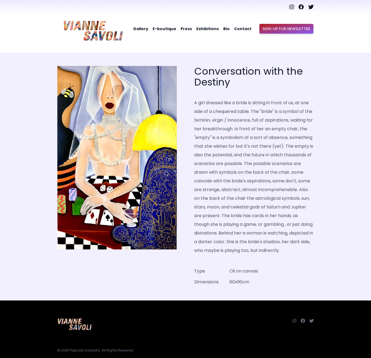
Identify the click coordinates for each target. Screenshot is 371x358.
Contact (242, 28)
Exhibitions (207, 28)
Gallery (140, 28)
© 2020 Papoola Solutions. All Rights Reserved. (95, 350)
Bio (226, 28)
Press (186, 28)
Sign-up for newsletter (286, 28)
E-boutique (164, 28)
